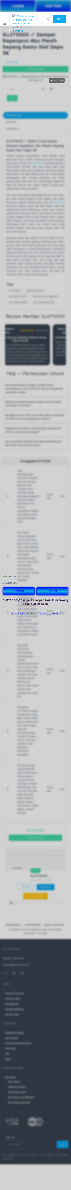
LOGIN (52, 591)
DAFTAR (18, 591)
